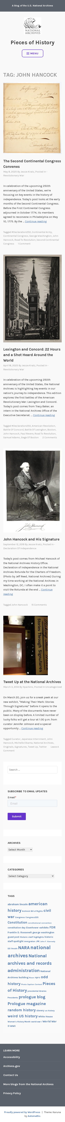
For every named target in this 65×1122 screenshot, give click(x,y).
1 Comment (24, 243)
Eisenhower (32, 927)
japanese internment (33, 739)
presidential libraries (37, 991)
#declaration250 (21, 232)
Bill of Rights (37, 911)
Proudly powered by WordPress (22, 1112)
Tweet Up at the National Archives (32, 682)
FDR (52, 927)
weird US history (23, 1016)
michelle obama (23, 742)
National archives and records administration (30, 963)
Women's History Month (19, 1021)
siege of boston (30, 437)
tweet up (33, 746)
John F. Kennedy (47, 941)
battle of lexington (35, 429)
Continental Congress (15, 235)
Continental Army (42, 232)
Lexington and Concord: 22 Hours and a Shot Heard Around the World (31, 354)
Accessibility (11, 1057)
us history (50, 1010)
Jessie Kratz (27, 171)
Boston (51, 429)
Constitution (17, 922)
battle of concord (13, 429)
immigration (29, 941)
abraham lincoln (18, 904)
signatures (21, 746)
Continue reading (36, 221)
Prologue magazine (27, 1003)
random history (22, 1010)
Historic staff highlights (32, 937)
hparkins (28, 686)
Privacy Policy (12, 1093)
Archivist (26, 911)
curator (16, 739)
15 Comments (39, 604)
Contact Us (10, 1075)
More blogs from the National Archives (28, 1084)
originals (8, 746)
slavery (40, 1010)
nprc (37, 977)
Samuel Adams (11, 437)
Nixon (31, 977)
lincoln (14, 948)
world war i (36, 1021)
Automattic (34, 1116)
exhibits (44, 927)
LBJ (9, 948)
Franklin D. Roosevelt (20, 932)
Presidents (13, 997)
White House (45, 1016)
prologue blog (32, 996)
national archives (44, 742)
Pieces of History (32, 42)
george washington (40, 235)
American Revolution (43, 425)
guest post (13, 937)
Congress (20, 917)
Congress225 (31, 917)
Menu (34, 53)
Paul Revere (26, 433)
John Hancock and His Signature (31, 539)
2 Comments (49, 437)
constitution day (16, 927)
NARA (24, 947)
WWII (13, 1026)
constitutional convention (40, 923)
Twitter (43, 746)
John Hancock (11, 433)
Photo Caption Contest (31, 984)
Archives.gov (11, 1066)
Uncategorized (53, 686)
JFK (38, 941)
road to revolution (25, 239)
